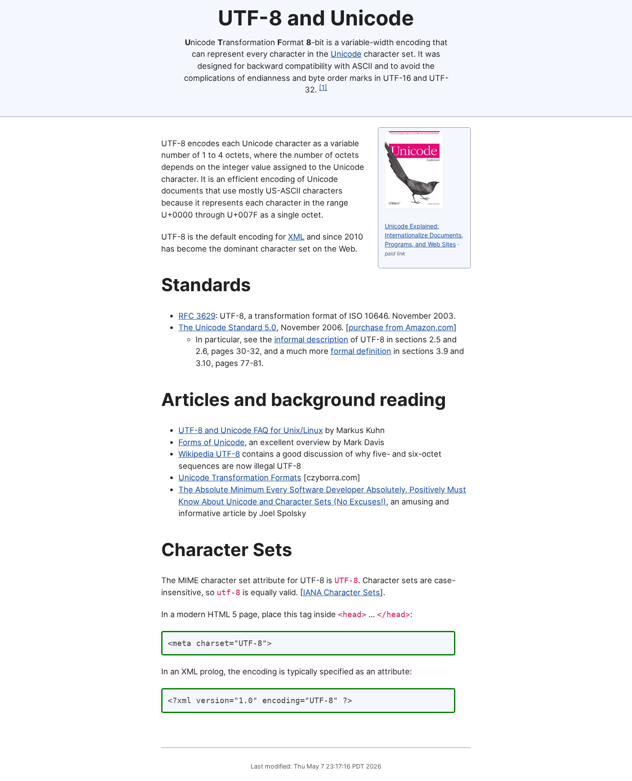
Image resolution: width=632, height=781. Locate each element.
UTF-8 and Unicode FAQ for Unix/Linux (250, 430)
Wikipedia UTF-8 (209, 453)
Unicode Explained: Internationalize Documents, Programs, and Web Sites (424, 235)
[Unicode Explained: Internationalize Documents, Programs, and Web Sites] (414, 206)
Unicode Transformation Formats (239, 477)
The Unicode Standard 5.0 (227, 327)
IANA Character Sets (341, 592)
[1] (323, 87)
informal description (311, 339)
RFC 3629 (196, 315)
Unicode (346, 53)
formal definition (361, 351)
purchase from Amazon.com (401, 327)
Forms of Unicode (211, 442)
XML (296, 236)
